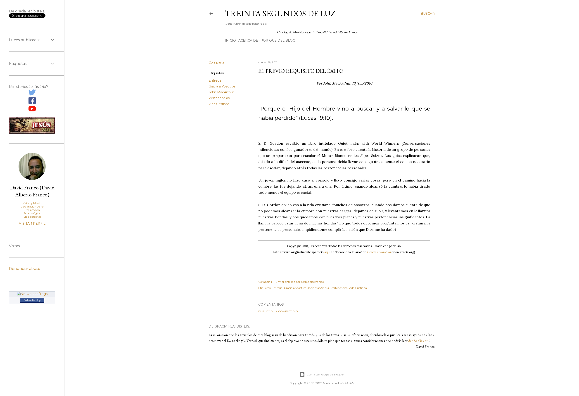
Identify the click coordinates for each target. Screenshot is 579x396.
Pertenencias (219, 98)
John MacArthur (221, 92)
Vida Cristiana (219, 104)
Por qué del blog (278, 40)
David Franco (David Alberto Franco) (32, 191)
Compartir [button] (216, 62)
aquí (327, 252)
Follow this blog (32, 300)
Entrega (215, 80)
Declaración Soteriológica (32, 211)
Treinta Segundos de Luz (280, 13)
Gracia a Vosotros (222, 86)
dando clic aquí (418, 340)
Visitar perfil (32, 224)
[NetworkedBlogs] (32, 294)
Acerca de (248, 40)
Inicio (230, 40)
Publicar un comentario (278, 311)
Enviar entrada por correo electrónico (300, 281)
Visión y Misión (32, 203)
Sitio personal (32, 216)
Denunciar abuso (24, 268)
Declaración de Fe (32, 206)
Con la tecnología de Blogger (325, 374)
